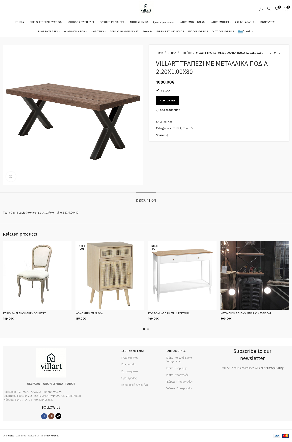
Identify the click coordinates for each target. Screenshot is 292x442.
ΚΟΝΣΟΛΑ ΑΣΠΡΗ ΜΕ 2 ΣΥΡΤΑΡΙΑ (169, 313)
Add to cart (167, 100)
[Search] (269, 9)
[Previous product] (270, 53)
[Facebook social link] (167, 135)
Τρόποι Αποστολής (177, 375)
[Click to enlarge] (11, 177)
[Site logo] (146, 8)
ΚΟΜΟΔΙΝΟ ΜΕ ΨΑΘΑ (89, 313)
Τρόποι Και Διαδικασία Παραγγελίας (179, 359)
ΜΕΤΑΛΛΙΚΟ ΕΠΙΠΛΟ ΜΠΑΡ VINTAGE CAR (246, 313)
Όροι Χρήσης (129, 378)
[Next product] (279, 53)
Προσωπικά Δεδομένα (134, 385)
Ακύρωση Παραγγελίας (179, 381)
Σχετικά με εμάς (132, 351)
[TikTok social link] (58, 416)
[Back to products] (275, 53)
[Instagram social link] (51, 416)
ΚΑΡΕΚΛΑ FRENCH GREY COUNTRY (24, 313)
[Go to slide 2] (148, 329)
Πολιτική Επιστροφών (179, 388)
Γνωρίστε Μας (129, 357)
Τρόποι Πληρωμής (176, 368)
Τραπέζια (186, 53)
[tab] (146, 199)
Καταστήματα (129, 371)
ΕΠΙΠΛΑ (171, 53)
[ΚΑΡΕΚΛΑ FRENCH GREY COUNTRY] (37, 275)
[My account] (261, 9)
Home (159, 53)
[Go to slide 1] (144, 329)
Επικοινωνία (128, 364)
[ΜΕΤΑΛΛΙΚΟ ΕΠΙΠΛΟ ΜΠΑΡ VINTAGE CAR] (254, 275)
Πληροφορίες (176, 351)
